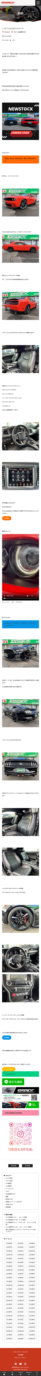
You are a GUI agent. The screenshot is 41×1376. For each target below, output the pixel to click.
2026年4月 (20, 1247)
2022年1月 (20, 1312)
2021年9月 (32, 1316)
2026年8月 (9, 1243)
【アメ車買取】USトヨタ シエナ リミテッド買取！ (19, 1227)
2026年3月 (32, 1247)
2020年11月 (9, 1331)
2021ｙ (7, 158)
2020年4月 (20, 1338)
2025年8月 (9, 1258)
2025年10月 (20, 1254)
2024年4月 (20, 1277)
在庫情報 (6, 518)
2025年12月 (32, 1251)
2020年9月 (32, 1331)
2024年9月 (32, 1270)
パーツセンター (10, 1188)
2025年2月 (9, 1266)
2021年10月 (20, 1316)
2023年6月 (32, 1289)
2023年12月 (32, 1281)
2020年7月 (20, 1335)
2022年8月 (9, 1304)
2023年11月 (9, 1285)
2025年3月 (32, 1262)
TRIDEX (7, 3)
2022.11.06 (7, 32)
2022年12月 (32, 1296)
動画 (7, 1196)
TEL (37, 1372)
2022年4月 (20, 1308)
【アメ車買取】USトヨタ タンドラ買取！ (16, 1220)
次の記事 (27, 1166)
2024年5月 (9, 1277)
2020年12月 (32, 1327)
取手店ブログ (9, 1199)
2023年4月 (20, 1293)
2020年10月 (20, 1331)
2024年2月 (9, 1281)
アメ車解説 (9, 1183)
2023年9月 (32, 1285)
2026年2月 (9, 1251)
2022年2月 (9, 1312)
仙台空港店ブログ (22, 32)
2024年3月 (32, 1277)
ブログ (15, 32)
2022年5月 (9, 1308)
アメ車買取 (9, 1186)
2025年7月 (20, 1258)
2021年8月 (9, 1319)
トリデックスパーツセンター (20, 1352)
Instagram (25, 1364)
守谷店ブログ (9, 1204)
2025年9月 (32, 1254)
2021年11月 (9, 1316)
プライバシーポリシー (20, 1358)
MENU (38, 3)
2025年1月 (20, 1266)
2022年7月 (20, 1304)
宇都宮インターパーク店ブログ (14, 1202)
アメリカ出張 (9, 1181)
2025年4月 (20, 1262)
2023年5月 (9, 1293)
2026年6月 (32, 1243)
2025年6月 (32, 1258)
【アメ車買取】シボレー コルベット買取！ (16, 1217)
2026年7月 (20, 1243)
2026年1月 (20, 1251)
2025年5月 (9, 1262)
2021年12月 (32, 1312)
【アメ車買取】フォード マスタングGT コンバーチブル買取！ (21, 1223)
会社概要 (20, 1355)
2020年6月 (32, 1335)
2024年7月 (20, 1273)
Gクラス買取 (9, 1178)
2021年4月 (20, 1323)
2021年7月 (20, 1319)
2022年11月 (9, 1300)
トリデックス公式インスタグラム (13, 1113)
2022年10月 (20, 1300)
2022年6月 (32, 1304)
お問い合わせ (29, 1372)
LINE (15, 1364)
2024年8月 (9, 1273)
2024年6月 (32, 1273)
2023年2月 (9, 1296)
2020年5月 (9, 1338)
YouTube (20, 1364)
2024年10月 (20, 1270)
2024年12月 (32, 1266)
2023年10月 (20, 1285)
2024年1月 (20, 1281)
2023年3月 (32, 1293)
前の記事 (13, 1166)
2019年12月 (32, 1338)
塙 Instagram (8, 1069)
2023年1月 (20, 1296)
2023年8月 (9, 1289)
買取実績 (8, 1207)
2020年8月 (9, 1335)
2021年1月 (20, 1327)
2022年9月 (32, 1300)
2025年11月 (9, 1254)
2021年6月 (32, 1319)
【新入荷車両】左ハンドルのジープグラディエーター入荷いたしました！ (21, 1230)
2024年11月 (9, 1270)
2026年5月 (9, 1247)
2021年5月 (9, 1323)
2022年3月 (32, 1308)
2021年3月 (32, 1323)
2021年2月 (9, 1327)
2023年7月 (20, 1289)
